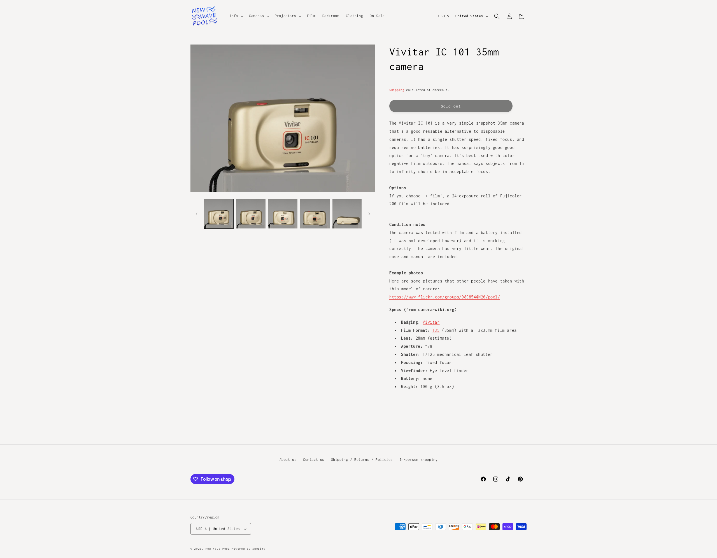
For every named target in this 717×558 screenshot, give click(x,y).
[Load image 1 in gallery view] (218, 213)
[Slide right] (369, 214)
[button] (236, 16)
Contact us (313, 459)
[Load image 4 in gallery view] (314, 213)
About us (288, 459)
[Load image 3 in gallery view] (282, 213)
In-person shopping (418, 459)
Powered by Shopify (249, 548)
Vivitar (431, 322)
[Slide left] (196, 214)
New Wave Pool (218, 548)
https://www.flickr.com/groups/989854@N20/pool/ (444, 297)
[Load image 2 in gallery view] (250, 213)
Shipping (396, 90)
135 (436, 330)
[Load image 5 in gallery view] (347, 213)
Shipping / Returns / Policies (362, 459)
